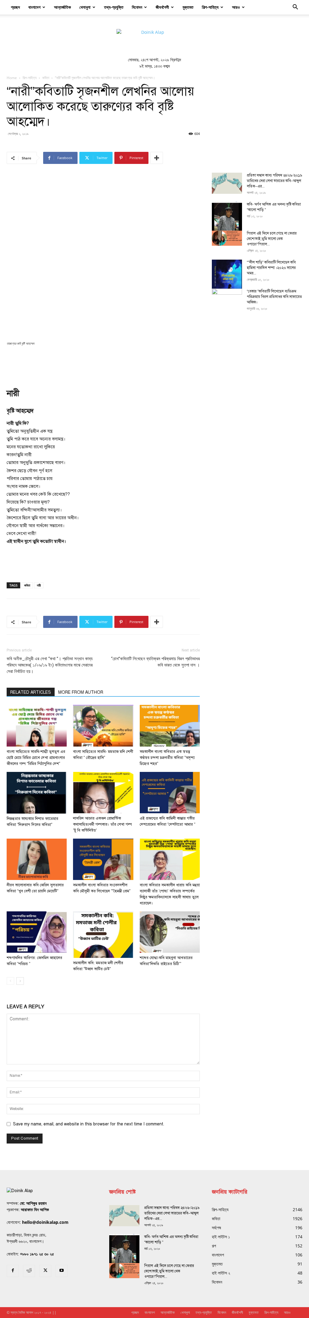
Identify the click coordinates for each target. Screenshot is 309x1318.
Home (12, 77)
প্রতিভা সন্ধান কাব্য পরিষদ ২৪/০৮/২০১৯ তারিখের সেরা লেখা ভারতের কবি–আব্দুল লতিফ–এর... (274, 180)
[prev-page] (10, 981)
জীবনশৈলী (162, 7)
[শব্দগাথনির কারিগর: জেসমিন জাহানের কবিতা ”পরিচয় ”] (37, 932)
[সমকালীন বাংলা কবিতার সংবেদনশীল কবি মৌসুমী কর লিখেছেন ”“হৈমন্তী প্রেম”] (103, 859)
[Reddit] (29, 1271)
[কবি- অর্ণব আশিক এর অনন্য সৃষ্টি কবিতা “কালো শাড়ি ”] (227, 221)
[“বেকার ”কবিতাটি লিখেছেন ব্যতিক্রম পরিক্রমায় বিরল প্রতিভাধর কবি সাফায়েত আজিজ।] (227, 299)
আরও (236, 7)
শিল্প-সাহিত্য (210, 7)
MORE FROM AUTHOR (80, 692)
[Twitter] (45, 1271)
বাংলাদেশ (34, 7)
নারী (39, 585)
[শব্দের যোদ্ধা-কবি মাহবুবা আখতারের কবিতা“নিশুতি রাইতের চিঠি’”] (170, 932)
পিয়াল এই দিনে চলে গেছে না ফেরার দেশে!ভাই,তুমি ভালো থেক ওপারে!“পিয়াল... (272, 238)
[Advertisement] (103, 363)
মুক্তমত (188, 7)
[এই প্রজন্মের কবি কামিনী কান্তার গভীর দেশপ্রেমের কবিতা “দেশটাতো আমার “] (170, 792)
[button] (295, 8)
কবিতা (45, 77)
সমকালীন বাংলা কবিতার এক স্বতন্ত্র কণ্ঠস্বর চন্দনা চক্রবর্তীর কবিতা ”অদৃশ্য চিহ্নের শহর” (167, 757)
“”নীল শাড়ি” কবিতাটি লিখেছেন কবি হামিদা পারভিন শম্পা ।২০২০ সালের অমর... (271, 267)
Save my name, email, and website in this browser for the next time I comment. (88, 1124)
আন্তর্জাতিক (62, 7)
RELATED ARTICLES (30, 692)
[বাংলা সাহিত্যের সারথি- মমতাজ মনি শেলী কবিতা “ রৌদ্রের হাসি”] (103, 725)
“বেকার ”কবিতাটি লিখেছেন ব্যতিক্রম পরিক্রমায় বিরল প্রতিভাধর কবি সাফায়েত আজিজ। (274, 296)
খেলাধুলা (85, 7)
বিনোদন (137, 7)
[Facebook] (13, 1271)
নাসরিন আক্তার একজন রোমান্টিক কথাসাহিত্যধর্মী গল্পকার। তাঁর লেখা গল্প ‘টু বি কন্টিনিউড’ (102, 824)
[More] (156, 158)
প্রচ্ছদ (15, 7)
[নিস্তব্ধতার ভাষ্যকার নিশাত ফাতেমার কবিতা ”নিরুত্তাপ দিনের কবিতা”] (37, 793)
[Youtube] (62, 1271)
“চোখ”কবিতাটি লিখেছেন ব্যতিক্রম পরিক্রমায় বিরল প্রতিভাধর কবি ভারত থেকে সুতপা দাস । (155, 662)
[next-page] (20, 981)
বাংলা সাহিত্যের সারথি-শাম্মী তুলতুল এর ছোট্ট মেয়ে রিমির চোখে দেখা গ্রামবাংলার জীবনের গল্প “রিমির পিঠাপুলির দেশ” (36, 757)
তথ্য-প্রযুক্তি (113, 7)
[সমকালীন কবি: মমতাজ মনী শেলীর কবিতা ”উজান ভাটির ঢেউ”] (103, 934)
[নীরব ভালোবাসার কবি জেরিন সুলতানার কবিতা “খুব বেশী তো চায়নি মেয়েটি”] (37, 859)
